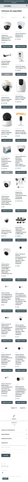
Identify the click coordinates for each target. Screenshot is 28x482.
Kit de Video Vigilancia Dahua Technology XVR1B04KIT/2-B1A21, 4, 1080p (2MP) (20, 230)
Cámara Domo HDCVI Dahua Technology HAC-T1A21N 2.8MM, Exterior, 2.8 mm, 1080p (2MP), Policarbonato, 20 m (6, 268)
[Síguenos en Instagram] (7, 466)
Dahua (2, 262)
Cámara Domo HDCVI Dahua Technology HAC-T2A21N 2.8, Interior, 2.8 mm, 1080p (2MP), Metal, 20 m (6, 200)
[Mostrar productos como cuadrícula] (23, 17)
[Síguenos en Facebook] (2, 466)
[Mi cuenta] (22, 6)
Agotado (7, 74)
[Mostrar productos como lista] (26, 17)
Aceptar (5, 478)
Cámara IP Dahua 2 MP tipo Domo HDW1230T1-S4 (20, 35)
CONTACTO (14, 422)
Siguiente (22, 408)
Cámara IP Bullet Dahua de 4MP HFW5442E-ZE (5, 63)
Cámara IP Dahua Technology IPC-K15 (20, 67)
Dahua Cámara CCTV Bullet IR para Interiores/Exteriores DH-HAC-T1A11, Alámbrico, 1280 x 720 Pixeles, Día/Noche (20, 329)
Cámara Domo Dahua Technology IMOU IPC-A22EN (20, 98)
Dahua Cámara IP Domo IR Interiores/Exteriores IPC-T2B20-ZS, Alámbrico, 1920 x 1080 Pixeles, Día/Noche (20, 258)
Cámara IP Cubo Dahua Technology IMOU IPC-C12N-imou (20, 132)
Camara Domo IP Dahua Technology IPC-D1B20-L (6, 232)
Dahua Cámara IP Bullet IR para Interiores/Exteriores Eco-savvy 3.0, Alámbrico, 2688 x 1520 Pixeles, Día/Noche (6, 388)
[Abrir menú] (2, 6)
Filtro (4, 17)
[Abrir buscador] (20, 6)
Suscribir (5, 455)
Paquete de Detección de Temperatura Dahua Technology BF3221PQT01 (21, 195)
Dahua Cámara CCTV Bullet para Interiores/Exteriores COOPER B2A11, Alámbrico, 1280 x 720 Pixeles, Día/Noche (20, 359)
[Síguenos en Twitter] (5, 466)
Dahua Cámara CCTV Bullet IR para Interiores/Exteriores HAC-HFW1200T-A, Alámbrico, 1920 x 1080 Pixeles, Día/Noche (6, 297)
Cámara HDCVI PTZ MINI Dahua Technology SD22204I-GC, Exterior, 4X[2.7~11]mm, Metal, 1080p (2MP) (20, 161)
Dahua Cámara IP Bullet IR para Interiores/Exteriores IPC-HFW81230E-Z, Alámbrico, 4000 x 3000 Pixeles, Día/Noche (6, 328)
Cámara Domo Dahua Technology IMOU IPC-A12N (6, 132)
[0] (25, 6)
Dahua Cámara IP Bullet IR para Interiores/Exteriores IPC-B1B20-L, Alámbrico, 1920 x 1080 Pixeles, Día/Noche (6, 359)
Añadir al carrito (7, 46)
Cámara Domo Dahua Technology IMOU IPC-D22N (6, 99)
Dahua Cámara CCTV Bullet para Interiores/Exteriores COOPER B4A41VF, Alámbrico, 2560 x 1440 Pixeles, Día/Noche (20, 391)
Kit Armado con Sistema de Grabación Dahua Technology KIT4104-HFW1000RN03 (6, 162)
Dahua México (4, 33)
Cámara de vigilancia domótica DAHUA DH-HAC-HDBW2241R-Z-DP (6, 38)
